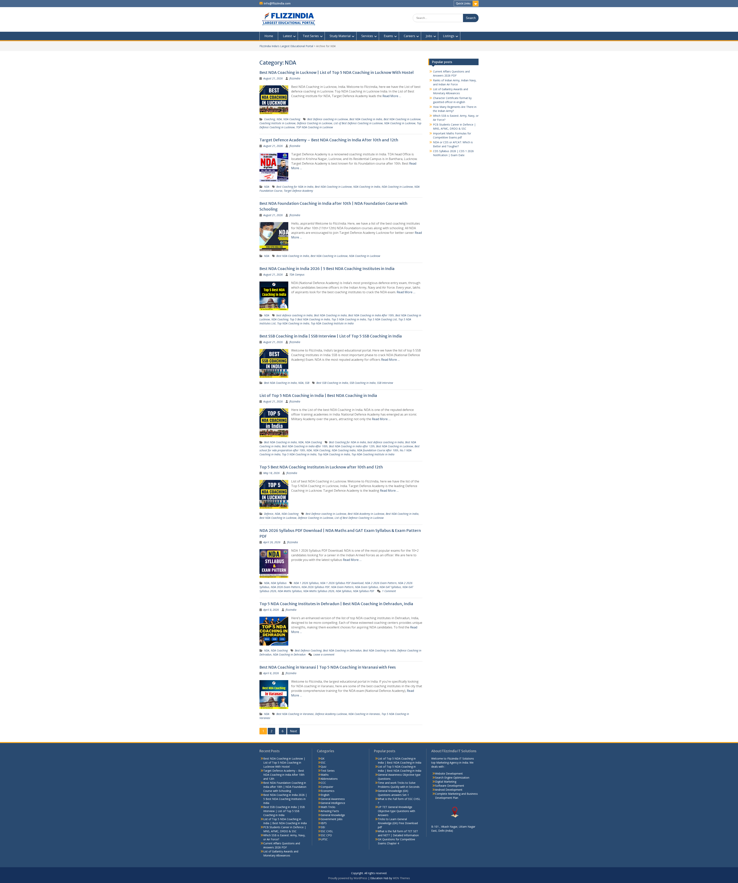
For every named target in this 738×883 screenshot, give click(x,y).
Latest (287, 36)
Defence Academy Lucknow (331, 714)
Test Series (311, 36)
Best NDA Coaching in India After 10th (371, 315)
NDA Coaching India (344, 450)
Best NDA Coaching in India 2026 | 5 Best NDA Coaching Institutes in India (327, 268)
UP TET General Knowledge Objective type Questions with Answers (396, 811)
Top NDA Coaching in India (293, 323)
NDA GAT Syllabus (390, 587)
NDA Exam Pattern (342, 587)
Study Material (340, 36)
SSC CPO (326, 835)
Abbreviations (329, 779)
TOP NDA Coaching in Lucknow (314, 127)
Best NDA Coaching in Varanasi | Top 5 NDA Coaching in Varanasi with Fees (327, 667)
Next (293, 731)
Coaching (269, 119)
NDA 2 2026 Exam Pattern (380, 583)
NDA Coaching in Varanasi (364, 714)
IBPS (324, 823)
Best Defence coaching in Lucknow (327, 119)
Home (268, 36)
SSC (323, 762)
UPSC (324, 839)
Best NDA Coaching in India (365, 119)
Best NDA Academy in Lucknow (366, 514)
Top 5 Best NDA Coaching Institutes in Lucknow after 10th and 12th (321, 467)
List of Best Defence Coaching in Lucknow (358, 123)
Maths (325, 774)
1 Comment (389, 591)
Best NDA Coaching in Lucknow (402, 119)
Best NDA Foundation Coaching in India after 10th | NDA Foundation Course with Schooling (284, 787)
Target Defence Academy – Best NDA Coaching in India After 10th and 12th (328, 139)
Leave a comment (323, 654)
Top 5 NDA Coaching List (382, 319)
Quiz (323, 766)
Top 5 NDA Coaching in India (349, 319)
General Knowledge (333, 815)
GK (322, 758)
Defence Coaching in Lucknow (314, 123)
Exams (388, 36)
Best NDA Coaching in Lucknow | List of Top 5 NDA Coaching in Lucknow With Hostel (336, 72)
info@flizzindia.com (277, 3)
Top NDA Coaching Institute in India (332, 323)
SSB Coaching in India (363, 383)
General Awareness (333, 799)
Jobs (429, 36)
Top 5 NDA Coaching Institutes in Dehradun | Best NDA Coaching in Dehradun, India (336, 603)
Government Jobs (331, 819)
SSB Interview (385, 383)
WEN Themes (401, 878)
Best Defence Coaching (308, 650)
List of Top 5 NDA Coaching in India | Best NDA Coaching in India (318, 395)
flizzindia (294, 78)
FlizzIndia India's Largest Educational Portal (286, 46)
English (325, 795)
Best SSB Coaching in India (332, 383)
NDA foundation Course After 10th (377, 450)
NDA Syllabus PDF (363, 591)
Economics (327, 791)
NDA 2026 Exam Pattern (285, 587)
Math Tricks (328, 807)
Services (367, 36)
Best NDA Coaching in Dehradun (342, 650)
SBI (323, 827)
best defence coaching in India (294, 315)
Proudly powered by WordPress (347, 878)
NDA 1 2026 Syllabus (306, 583)
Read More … (391, 96)
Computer (327, 787)
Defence (268, 514)
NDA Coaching (291, 119)
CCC (323, 783)
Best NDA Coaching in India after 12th (352, 446)
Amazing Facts (330, 811)
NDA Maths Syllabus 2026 (318, 591)
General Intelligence (333, 803)
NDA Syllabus (279, 583)
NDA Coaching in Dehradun (289, 654)
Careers (409, 36)
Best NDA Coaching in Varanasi (295, 714)
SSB (307, 383)
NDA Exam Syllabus (366, 587)
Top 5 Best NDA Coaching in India (310, 319)
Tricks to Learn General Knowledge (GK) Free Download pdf (398, 823)
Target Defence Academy (298, 190)
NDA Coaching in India (366, 186)
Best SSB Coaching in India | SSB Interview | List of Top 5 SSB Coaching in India (330, 336)
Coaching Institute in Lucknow (277, 123)
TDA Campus (296, 274)
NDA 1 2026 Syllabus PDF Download (341, 583)
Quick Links (463, 3)
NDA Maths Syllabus (290, 591)
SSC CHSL (327, 831)
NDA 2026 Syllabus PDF (316, 587)
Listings (448, 36)
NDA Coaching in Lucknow (399, 123)
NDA (279, 119)
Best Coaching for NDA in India (294, 186)
